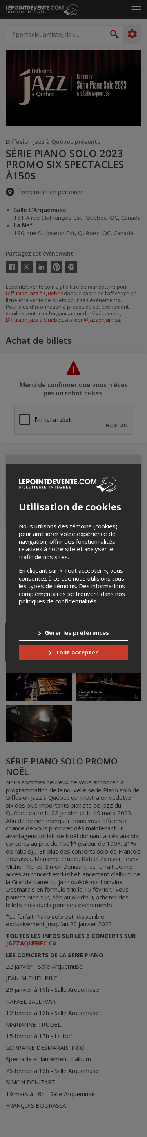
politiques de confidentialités (57, 601)
